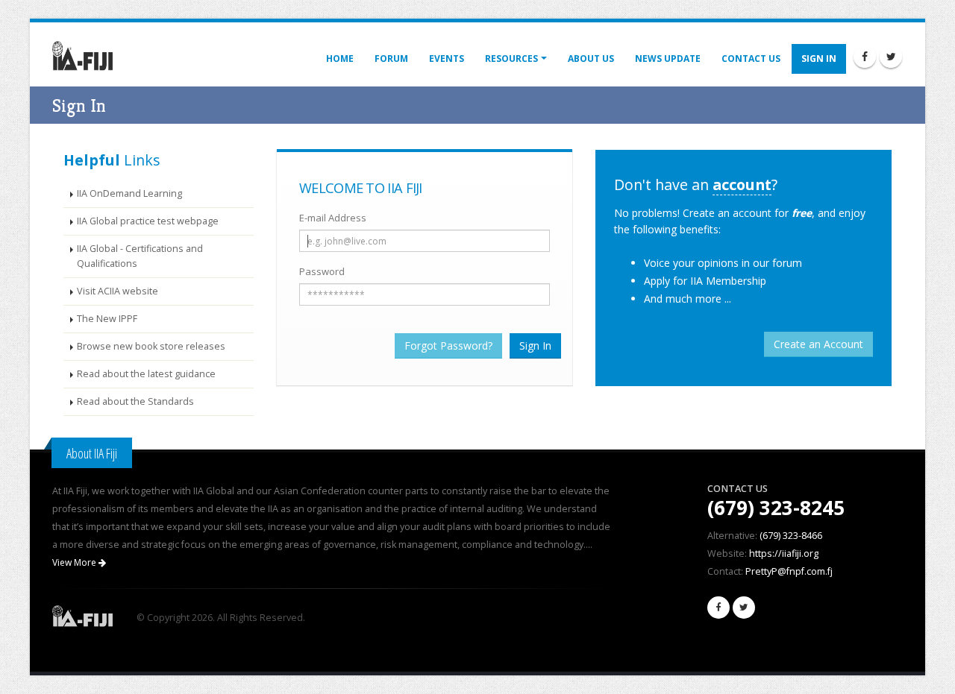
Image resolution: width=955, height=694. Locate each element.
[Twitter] (891, 56)
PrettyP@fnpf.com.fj (789, 571)
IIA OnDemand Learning (129, 193)
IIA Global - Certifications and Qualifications (140, 256)
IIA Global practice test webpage (148, 221)
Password (322, 271)
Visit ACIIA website (117, 291)
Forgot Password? (448, 345)
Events (446, 58)
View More (75, 562)
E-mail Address (332, 217)
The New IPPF (107, 318)
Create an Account (818, 344)
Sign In (818, 58)
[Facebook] (865, 56)
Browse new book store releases (151, 346)
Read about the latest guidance (146, 373)
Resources (511, 58)
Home (340, 58)
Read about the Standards (135, 401)
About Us (591, 58)
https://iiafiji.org (783, 553)
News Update (668, 58)
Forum (391, 58)
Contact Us (750, 58)
